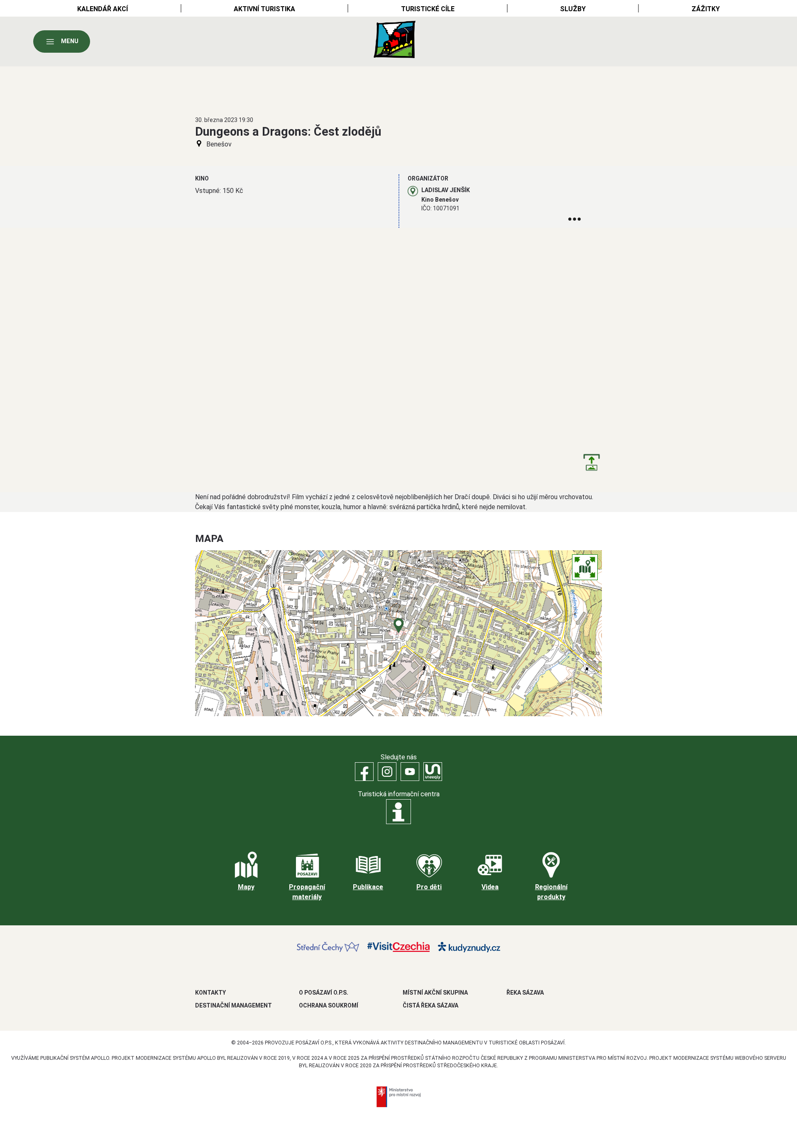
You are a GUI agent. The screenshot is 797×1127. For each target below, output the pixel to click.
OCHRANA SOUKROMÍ (328, 1005)
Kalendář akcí (102, 9)
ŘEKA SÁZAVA (525, 992)
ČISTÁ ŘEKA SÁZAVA (430, 1005)
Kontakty (210, 992)
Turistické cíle (428, 9)
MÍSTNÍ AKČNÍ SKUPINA (435, 992)
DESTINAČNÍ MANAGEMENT (233, 1005)
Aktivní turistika (264, 9)
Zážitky (706, 9)
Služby (573, 9)
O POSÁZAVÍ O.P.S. (323, 992)
